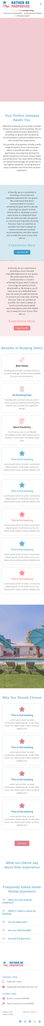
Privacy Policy (30, 1012)
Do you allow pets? (17, 921)
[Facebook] (20, 1021)
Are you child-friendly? (19, 930)
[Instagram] (25, 1021)
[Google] (39, 1021)
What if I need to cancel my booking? (19, 912)
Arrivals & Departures (19, 938)
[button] (22, 901)
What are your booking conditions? (16, 901)
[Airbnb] (35, 1021)
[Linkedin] (30, 1021)
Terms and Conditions (7, 1013)
